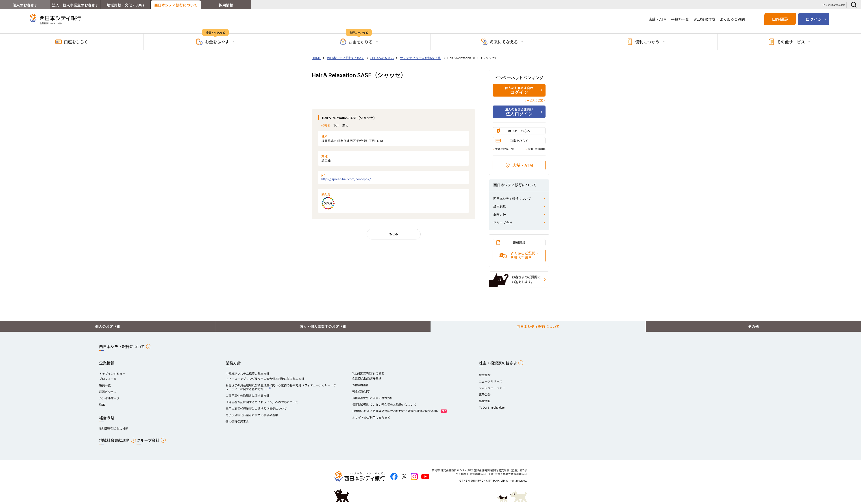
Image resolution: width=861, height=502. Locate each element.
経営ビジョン (108, 392)
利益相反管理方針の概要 (368, 373)
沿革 (102, 405)
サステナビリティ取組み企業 (420, 58)
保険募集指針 (361, 385)
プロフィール (108, 379)
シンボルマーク (109, 398)
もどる (393, 234)
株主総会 (485, 375)
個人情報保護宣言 (237, 421)
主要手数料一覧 (504, 149)
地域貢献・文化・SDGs (125, 5)
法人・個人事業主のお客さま (75, 5)
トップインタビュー (112, 373)
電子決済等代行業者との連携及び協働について (256, 408)
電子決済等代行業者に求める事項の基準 (252, 415)
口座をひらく (76, 42)
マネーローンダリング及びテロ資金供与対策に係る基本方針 (265, 379)
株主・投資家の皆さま (498, 363)
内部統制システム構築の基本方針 (247, 373)
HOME (316, 58)
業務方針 (499, 215)
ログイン (519, 90)
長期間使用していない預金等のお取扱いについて (384, 404)
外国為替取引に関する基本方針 (372, 398)
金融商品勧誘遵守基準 (366, 378)
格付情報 (485, 401)
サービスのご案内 (535, 100)
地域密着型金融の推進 (113, 428)
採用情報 (226, 5)
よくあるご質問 (732, 19)
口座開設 (780, 19)
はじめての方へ (519, 131)
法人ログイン (519, 112)
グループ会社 (502, 223)
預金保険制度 (361, 391)
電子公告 (485, 394)
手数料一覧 (680, 19)
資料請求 (519, 243)
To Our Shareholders (833, 5)
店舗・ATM (657, 19)
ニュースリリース (490, 381)
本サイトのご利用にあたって (371, 417)
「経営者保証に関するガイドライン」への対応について (262, 402)
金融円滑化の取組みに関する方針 (247, 395)
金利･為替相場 (537, 149)
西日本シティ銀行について (175, 5)
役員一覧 (105, 385)
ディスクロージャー (492, 388)
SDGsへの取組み (382, 58)
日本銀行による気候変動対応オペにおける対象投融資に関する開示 (396, 411)
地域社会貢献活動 (114, 440)
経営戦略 (499, 207)
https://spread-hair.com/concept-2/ (346, 177)
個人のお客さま (25, 5)
